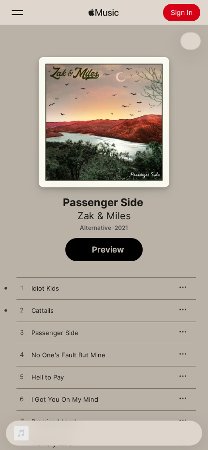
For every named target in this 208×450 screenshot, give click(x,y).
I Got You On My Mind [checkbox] (64, 399)
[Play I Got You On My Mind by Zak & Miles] (21, 399)
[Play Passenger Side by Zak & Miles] (21, 332)
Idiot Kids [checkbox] (45, 288)
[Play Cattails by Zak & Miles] (21, 310)
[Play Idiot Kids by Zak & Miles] (21, 288)
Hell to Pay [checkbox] (47, 377)
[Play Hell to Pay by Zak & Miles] (21, 377)
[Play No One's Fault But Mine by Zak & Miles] (21, 355)
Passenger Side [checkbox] (54, 333)
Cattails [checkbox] (42, 310)
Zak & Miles (104, 216)
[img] (104, 12)
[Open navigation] (17, 12)
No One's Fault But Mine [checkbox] (68, 355)
